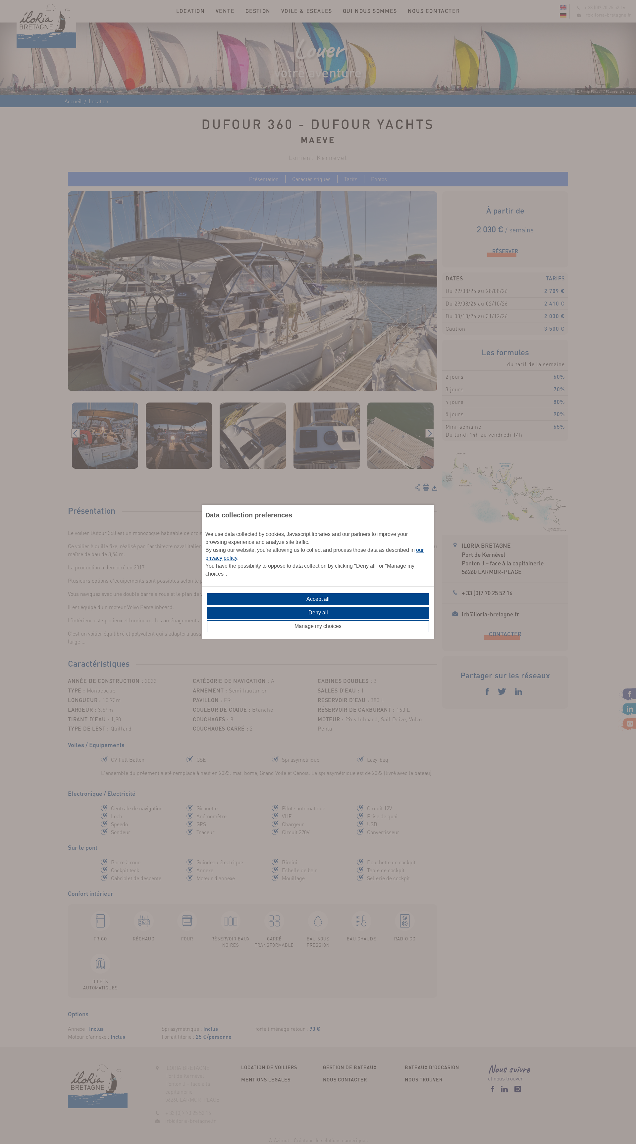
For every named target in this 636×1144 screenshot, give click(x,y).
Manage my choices (318, 626)
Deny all (318, 612)
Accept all (318, 599)
